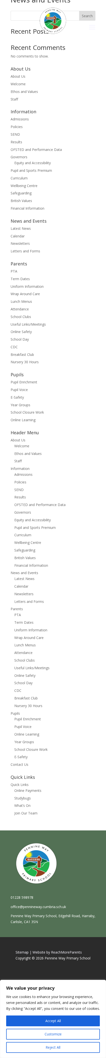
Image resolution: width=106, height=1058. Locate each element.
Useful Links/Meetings (28, 324)
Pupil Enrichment (24, 382)
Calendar (18, 236)
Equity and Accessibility (32, 162)
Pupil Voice (19, 389)
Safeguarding (21, 193)
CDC (14, 347)
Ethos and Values (24, 91)
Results (16, 142)
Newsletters (20, 243)
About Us (18, 76)
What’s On (22, 805)
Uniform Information (27, 286)
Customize (53, 1034)
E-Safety (17, 397)
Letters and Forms (25, 251)
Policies (17, 126)
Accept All (53, 1020)
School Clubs (21, 316)
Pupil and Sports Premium (31, 170)
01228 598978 (22, 897)
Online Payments (27, 790)
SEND (15, 134)
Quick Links (20, 784)
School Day (20, 339)
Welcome (18, 84)
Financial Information (27, 208)
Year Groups (20, 405)
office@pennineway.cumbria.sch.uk (38, 906)
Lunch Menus (21, 301)
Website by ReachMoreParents (57, 952)
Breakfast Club (22, 354)
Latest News (21, 228)
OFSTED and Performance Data (36, 149)
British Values (21, 200)
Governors (19, 157)
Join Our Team (25, 813)
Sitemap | (24, 952)
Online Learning (23, 420)
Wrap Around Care (25, 293)
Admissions (20, 119)
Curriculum (19, 178)
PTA (14, 271)
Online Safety (21, 331)
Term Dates (20, 278)
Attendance (20, 309)
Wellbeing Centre (24, 185)
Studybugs (22, 798)
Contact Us (19, 764)
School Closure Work (27, 412)
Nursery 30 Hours (25, 362)
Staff (14, 99)
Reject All (53, 1047)
